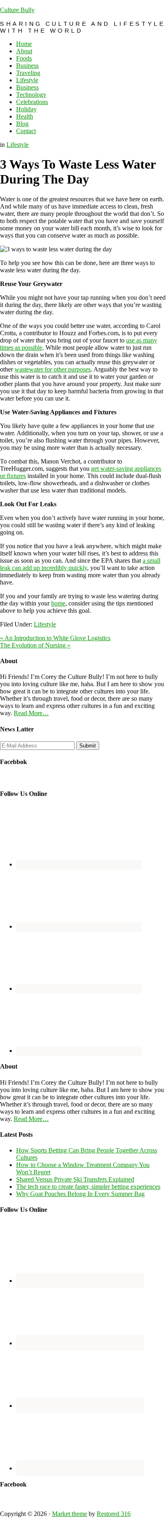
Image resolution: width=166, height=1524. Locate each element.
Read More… (31, 713)
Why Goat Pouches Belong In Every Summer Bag (80, 1193)
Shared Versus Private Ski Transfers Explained (75, 1179)
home (58, 603)
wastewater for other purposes (53, 369)
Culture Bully (17, 9)
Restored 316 (114, 1513)
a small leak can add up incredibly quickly (80, 564)
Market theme (69, 1513)
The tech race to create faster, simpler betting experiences (88, 1186)
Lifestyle (17, 144)
